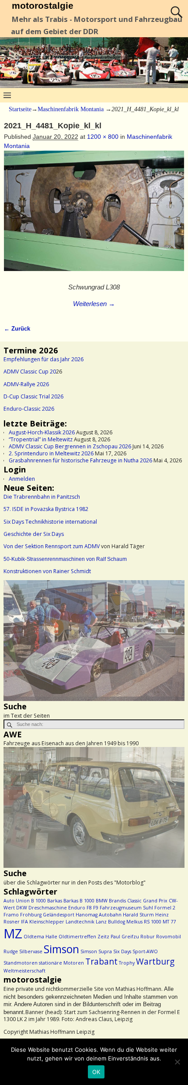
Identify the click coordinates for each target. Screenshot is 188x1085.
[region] (94, 640)
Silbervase (30, 951)
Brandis (117, 901)
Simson (61, 949)
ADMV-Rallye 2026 (26, 384)
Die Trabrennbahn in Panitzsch (41, 496)
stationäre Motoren (61, 963)
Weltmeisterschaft (24, 971)
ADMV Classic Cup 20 (29, 371)
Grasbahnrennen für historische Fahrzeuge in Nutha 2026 (80, 460)
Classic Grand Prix (147, 901)
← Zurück (17, 329)
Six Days (122, 951)
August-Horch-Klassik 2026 (42, 432)
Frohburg (31, 915)
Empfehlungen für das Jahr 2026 (43, 359)
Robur (147, 937)
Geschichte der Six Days (33, 534)
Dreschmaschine (47, 908)
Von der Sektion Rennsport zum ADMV (51, 546)
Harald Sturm (138, 915)
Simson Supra (96, 951)
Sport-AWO (145, 951)
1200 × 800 (102, 136)
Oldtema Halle (40, 937)
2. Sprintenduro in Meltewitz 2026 (51, 453)
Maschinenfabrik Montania (71, 109)
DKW (21, 908)
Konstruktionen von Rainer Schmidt (47, 571)
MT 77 (169, 922)
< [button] (14, 638)
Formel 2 (164, 908)
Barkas (54, 901)
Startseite (20, 109)
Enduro (76, 908)
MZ (12, 933)
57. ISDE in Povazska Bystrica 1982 (45, 509)
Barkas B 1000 (78, 901)
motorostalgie (42, 5)
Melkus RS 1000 (143, 922)
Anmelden (22, 479)
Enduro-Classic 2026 (28, 408)
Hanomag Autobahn (99, 915)
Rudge (10, 951)
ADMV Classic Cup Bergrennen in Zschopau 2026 (70, 446)
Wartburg (155, 961)
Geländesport (58, 915)
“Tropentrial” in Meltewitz (41, 439)
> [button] (173, 638)
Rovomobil (168, 937)
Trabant (101, 961)
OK (96, 1071)
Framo (11, 915)
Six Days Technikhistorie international (50, 521)
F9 (95, 908)
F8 (89, 908)
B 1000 (38, 901)
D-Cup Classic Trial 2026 (33, 396)
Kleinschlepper (46, 922)
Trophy (127, 963)
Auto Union (16, 901)
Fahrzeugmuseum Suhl (126, 908)
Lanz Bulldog (110, 922)
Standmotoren (20, 963)
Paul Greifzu (125, 937)
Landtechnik (80, 922)
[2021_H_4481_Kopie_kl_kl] (94, 215)
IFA (24, 922)
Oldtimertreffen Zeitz (84, 937)
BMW (102, 901)
